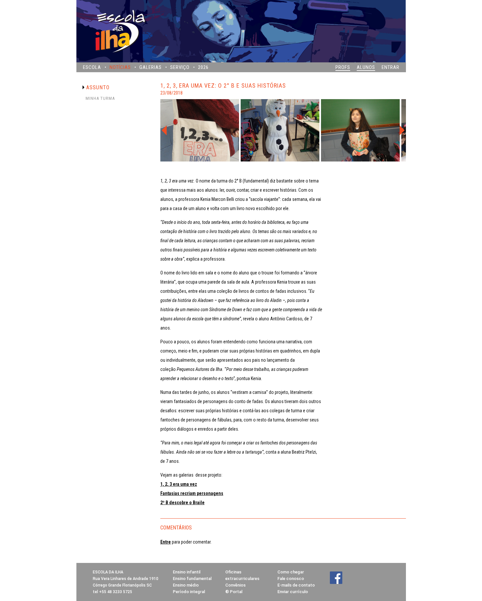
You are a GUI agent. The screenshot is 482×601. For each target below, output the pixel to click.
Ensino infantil (186, 571)
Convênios (235, 585)
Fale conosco (290, 578)
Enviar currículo (292, 591)
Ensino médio (186, 585)
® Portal (233, 591)
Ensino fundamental (192, 578)
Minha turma (100, 98)
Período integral (189, 591)
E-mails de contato (296, 585)
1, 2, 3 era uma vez (178, 484)
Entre (165, 542)
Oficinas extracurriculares (242, 575)
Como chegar (290, 571)
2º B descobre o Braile (182, 502)
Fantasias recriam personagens (191, 493)
